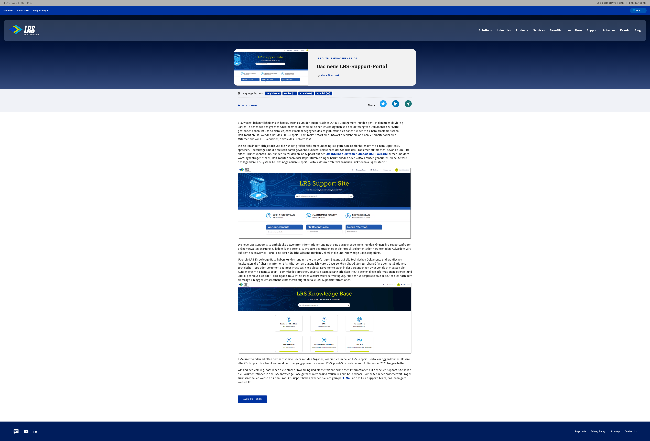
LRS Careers (637, 2)
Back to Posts (249, 105)
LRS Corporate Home (610, 2)
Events (625, 30)
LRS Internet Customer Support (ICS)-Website (357, 154)
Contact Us (23, 10)
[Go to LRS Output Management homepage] (24, 30)
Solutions (485, 30)
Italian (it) (290, 93)
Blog (638, 30)
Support (592, 30)
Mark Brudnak (330, 75)
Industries (504, 30)
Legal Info (580, 431)
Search (639, 10)
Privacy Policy (598, 431)
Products (522, 30)
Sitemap (615, 431)
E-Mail (347, 378)
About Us (8, 10)
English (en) (273, 93)
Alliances (609, 30)
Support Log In (41, 10)
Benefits (555, 30)
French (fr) (306, 93)
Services (539, 30)
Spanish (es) (323, 93)
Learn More (574, 30)
